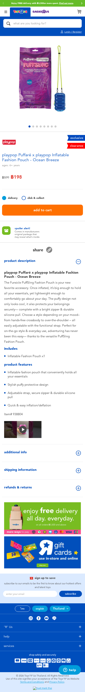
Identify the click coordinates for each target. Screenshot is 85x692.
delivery (13, 197)
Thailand (59, 608)
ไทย (22, 608)
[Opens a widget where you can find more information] (69, 670)
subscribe (70, 593)
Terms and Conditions (32, 681)
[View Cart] (79, 11)
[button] (81, 3)
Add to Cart (42, 210)
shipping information (20, 470)
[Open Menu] (5, 11)
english (40, 608)
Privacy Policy (56, 681)
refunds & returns (18, 487)
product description (19, 261)
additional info (15, 452)
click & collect (35, 197)
